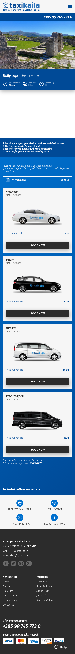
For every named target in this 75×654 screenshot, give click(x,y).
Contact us (8, 604)
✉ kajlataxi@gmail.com (16, 555)
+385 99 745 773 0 (57, 17)
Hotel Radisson (44, 586)
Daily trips (8, 591)
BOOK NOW (37, 245)
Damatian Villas (44, 600)
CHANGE (65, 180)
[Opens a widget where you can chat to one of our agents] (60, 647)
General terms (10, 595)
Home (6, 581)
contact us (8, 171)
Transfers (7, 586)
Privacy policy (10, 600)
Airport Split (42, 591)
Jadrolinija (41, 595)
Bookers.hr (42, 581)
